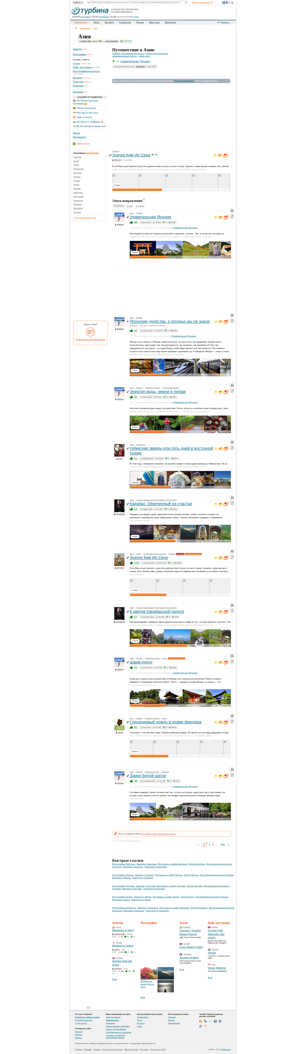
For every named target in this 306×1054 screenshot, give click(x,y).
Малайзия (78, 208)
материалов (104, 17)
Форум (76, 133)
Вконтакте (215, 1021)
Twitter (210, 1021)
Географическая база (83, 1020)
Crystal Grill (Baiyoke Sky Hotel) (216, 934)
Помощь (97, 1049)
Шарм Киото (141, 662)
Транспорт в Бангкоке (155, 866)
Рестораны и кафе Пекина (168, 875)
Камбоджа (78, 193)
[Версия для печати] (232, 210)
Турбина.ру (226, 1049)
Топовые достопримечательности (128, 53)
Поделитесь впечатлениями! (91, 339)
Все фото (109, 22)
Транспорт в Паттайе (154, 888)
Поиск (139, 1026)
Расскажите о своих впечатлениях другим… (159, 834)
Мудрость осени (123, 945)
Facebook (220, 1021)
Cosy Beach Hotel (190, 947)
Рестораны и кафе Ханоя (166, 897)
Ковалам (186, 927)
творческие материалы (157, 53)
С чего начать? (81, 1023)
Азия (95, 28)
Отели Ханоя (187, 897)
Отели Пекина (191, 875)
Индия (76, 165)
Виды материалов (113, 1017)
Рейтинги (78, 1035)
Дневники (78, 92)
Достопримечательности (86, 71)
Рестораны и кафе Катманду (174, 908)
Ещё (114, 979)
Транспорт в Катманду (157, 910)
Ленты (97, 22)
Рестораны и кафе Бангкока (172, 864)
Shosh (212, 952)
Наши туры (154, 22)
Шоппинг (77, 77)
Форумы (140, 22)
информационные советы (124, 56)
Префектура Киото (152, 388)
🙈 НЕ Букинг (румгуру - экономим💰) (86, 102)
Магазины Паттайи (132, 888)
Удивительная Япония (135, 61)
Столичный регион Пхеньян (154, 554)
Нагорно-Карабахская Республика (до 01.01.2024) (156, 500)
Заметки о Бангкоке (146, 864)
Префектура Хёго (152, 772)
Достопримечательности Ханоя (211, 897)
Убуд (213, 964)
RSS (200, 1021)
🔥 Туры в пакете (82, 117)
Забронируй (170, 22)
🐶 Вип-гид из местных (85, 112)
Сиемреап (187, 954)
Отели (76, 63)
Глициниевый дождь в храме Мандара (165, 722)
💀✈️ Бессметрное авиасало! (89, 126)
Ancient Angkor (189, 957)
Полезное (78, 85)
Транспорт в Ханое (141, 899)
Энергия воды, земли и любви (158, 391)
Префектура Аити (152, 718)
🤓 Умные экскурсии (84, 108)
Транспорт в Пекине (142, 877)
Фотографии (79, 54)
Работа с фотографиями (116, 1029)
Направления (85, 28)
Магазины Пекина (121, 877)
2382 (222, 844)
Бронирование (174, 1023)
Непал (76, 185)
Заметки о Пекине (144, 875)
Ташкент (215, 949)
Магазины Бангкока (133, 866)
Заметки (77, 49)
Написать (224, 22)
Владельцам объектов (112, 1049)
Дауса (118, 927)
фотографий (85, 17)
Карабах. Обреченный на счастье (161, 503)
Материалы (79, 137)
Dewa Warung (217, 968)
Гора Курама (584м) (171, 388)
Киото (165, 658)
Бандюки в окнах (123, 930)
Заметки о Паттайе (146, 886)
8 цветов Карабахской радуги (157, 611)
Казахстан (78, 200)
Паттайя (186, 944)
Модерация (110, 1023)
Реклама (88, 1049)
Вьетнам (77, 173)
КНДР (138, 554)
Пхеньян (115, 151)
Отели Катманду (199, 908)
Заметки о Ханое (142, 897)
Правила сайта (112, 1020)
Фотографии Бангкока (123, 864)
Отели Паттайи (194, 886)
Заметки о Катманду (147, 908)
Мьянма (77, 189)
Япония (76, 177)
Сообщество (125, 22)
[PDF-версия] (232, 216)
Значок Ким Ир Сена (131, 155)
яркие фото (144, 56)
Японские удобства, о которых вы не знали (170, 321)
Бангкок (214, 927)
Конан (164, 718)
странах (136, 17)
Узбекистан (140, 445)
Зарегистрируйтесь (184, 81)
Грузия (76, 181)
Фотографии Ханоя (122, 897)
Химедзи (165, 772)
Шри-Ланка (78, 197)
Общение (79, 1032)
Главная (76, 28)
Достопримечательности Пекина (217, 875)
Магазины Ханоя (121, 899)
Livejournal (205, 1021)
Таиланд (77, 157)
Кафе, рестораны (82, 67)
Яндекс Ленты (205, 1026)
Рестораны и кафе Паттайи (171, 886)
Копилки (171, 1020)
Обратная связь (131, 1049)
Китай (76, 161)
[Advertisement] (89, 270)
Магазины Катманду (133, 910)
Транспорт (78, 81)
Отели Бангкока (197, 864)
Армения (77, 204)
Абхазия (77, 212)
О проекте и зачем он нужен (87, 1017)
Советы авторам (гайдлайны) (118, 1026)
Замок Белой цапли (148, 775)
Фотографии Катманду (124, 908)
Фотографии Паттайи (123, 886)
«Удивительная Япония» (185, 227)
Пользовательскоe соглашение (118, 1032)
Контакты (144, 1049)
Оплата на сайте (158, 1049)
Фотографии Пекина (123, 875)
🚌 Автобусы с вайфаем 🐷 (88, 121)
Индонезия (78, 169)
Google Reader (200, 1026)
